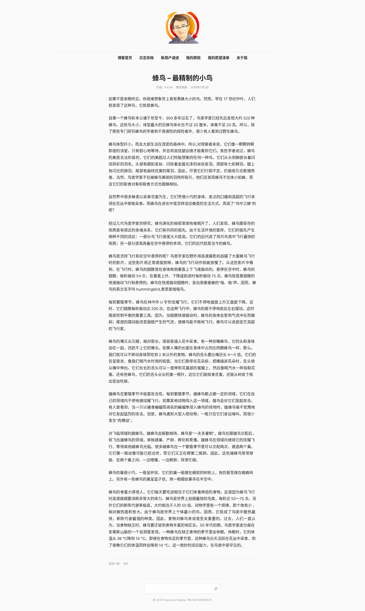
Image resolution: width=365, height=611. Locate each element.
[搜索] (215, 588)
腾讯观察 (181, 87)
